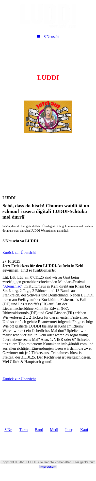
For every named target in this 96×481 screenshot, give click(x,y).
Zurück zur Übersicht (19, 252)
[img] (48, 16)
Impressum (48, 466)
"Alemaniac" (12, 286)
